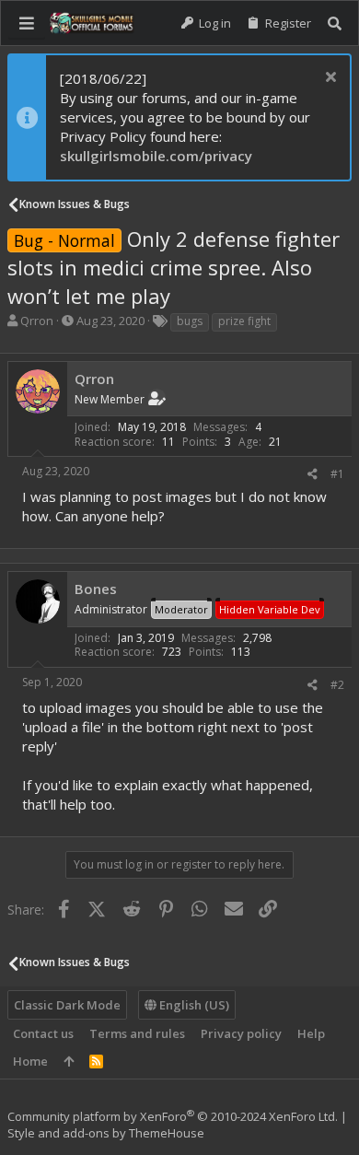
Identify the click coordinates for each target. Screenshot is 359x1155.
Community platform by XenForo (172, 1116)
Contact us (43, 1033)
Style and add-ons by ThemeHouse (105, 1133)
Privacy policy (241, 1033)
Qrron (36, 320)
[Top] (68, 1061)
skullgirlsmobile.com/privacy (156, 155)
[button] (26, 23)
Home (30, 1061)
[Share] (312, 474)
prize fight (244, 321)
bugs (190, 321)
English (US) (192, 1005)
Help (311, 1033)
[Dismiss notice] (328, 78)
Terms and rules (137, 1033)
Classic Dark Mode (67, 1005)
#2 (337, 685)
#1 (337, 474)
